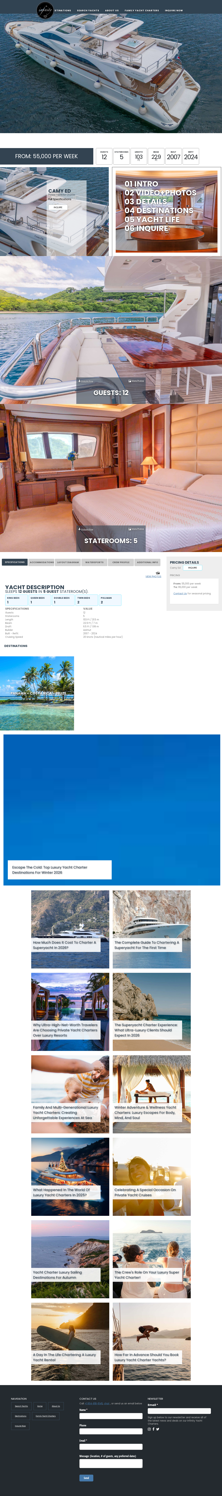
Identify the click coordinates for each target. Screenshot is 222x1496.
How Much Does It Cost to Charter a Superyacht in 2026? (64, 945)
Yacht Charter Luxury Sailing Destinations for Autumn (57, 1275)
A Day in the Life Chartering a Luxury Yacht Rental (64, 1357)
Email (160, 1405)
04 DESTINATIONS (159, 210)
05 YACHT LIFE (152, 219)
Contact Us (180, 593)
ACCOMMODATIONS (42, 562)
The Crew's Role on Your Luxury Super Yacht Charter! (146, 1275)
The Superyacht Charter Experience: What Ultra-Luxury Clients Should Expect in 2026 (146, 1030)
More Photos (138, 380)
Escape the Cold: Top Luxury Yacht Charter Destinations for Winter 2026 (49, 870)
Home (39, 1406)
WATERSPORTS (94, 562)
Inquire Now (174, 10)
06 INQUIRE (146, 228)
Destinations (61, 10)
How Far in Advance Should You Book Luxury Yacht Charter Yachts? (146, 1357)
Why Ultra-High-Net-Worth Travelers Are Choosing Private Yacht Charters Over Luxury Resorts (65, 1030)
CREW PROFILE (120, 562)
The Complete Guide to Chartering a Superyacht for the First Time (146, 945)
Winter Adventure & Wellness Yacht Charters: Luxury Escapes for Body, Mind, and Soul (145, 1112)
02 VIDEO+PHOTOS (161, 192)
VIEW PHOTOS (153, 576)
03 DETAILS (146, 201)
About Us (112, 10)
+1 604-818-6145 (94, 1403)
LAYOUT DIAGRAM (68, 562)
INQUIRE (58, 207)
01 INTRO (141, 183)
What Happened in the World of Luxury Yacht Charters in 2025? (61, 1192)
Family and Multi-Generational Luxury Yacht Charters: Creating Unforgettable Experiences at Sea (65, 1112)
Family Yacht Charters (142, 10)
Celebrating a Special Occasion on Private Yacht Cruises (145, 1192)
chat (106, 1403)
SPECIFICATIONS (15, 562)
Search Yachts (88, 10)
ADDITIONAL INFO (147, 562)
